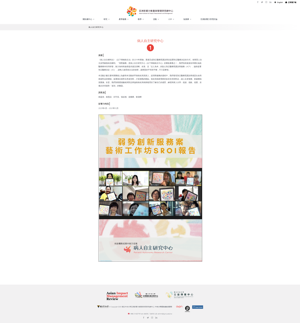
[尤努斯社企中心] (146, 292)
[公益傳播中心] (179, 291)
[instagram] (266, 2)
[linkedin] (270, 2)
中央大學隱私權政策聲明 (164, 307)
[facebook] (258, 2)
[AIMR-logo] (117, 291)
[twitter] (262, 2)
